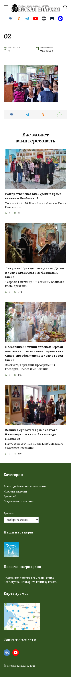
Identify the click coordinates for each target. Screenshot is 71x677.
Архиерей (10, 496)
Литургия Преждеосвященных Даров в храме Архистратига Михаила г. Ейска (34, 272)
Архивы (9, 513)
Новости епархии (15, 491)
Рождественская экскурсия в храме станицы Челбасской (33, 196)
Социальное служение (19, 501)
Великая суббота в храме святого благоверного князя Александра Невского (31, 434)
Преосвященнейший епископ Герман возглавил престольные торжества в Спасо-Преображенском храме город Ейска (34, 353)
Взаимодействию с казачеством (25, 486)
